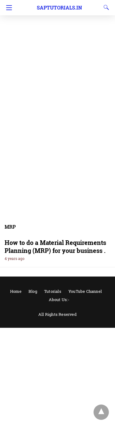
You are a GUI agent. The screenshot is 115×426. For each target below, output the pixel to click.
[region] (57, 49)
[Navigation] (7, 7)
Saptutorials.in (59, 7)
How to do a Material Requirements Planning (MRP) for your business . (55, 246)
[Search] (104, 7)
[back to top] (101, 412)
